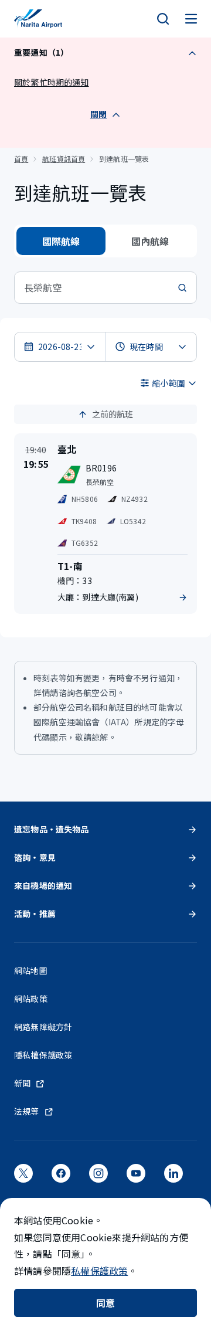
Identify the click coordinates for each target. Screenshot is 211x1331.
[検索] (163, 19)
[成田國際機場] (38, 18)
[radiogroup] (105, 241)
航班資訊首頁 (63, 159)
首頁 (21, 159)
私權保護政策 (99, 1271)
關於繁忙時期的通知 (51, 82)
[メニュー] (191, 19)
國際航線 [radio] (61, 241)
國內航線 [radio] (150, 241)
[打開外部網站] (23, 1177)
